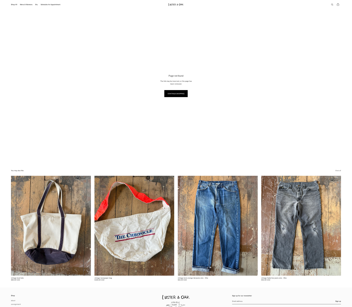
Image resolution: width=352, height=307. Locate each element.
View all (338, 170)
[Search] (332, 5)
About (13, 300)
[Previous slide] (15, 226)
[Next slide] (87, 226)
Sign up (338, 301)
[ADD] (86, 271)
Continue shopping (176, 94)
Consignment (16, 304)
